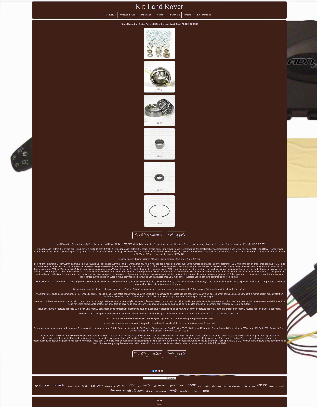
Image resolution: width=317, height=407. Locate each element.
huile (146, 385)
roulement (273, 386)
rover (262, 384)
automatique (234, 386)
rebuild (246, 386)
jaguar (121, 385)
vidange (70, 386)
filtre (100, 385)
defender (59, 385)
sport (38, 385)
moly (199, 386)
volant (85, 385)
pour (192, 385)
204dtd (281, 386)
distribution (135, 390)
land (131, 384)
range (173, 390)
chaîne (149, 391)
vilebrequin (216, 386)
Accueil (159, 400)
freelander (177, 385)
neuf (154, 386)
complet (184, 391)
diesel (205, 390)
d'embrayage (161, 391)
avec (93, 385)
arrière (206, 386)
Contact (159, 404)
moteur (163, 385)
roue (225, 386)
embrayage (195, 391)
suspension (110, 386)
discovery (117, 390)
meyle (77, 386)
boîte (139, 386)
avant (47, 385)
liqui (253, 386)
